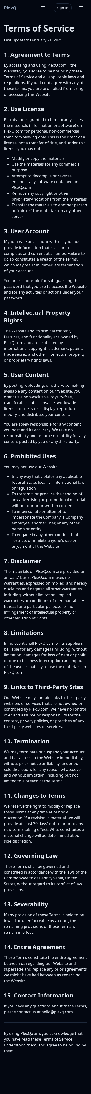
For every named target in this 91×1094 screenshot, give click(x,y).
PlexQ (10, 8)
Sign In (62, 7)
